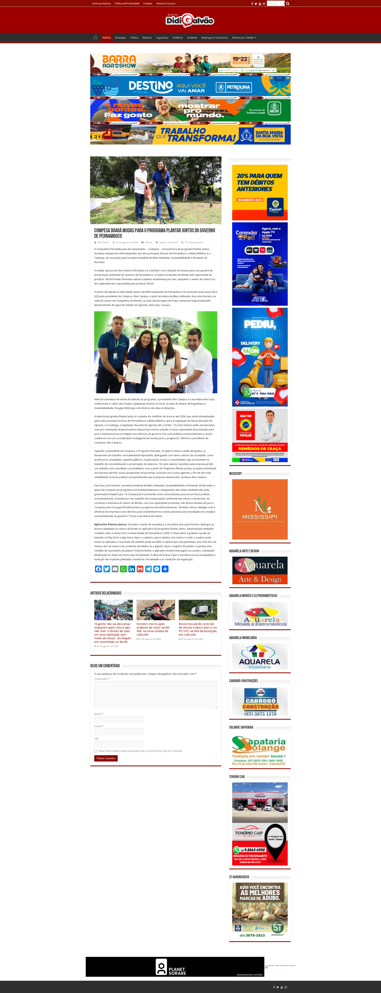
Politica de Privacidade (127, 3)
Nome (98, 713)
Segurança (162, 37)
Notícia (107, 37)
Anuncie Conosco (166, 3)
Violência (178, 37)
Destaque (120, 37)
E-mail (98, 726)
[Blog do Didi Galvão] (190, 20)
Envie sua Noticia (101, 3)
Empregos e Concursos (214, 37)
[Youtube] (260, 3)
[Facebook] (252, 3)
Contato (147, 3)
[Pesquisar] (288, 4)
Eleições (147, 37)
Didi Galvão (103, 242)
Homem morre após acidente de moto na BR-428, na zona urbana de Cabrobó (153, 629)
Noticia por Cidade (243, 37)
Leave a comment (169, 242)
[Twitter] (256, 3)
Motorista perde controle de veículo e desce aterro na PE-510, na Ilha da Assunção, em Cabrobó (198, 629)
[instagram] (264, 3)
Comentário (102, 678)
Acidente (192, 37)
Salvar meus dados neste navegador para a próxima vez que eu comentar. (140, 750)
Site (96, 738)
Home (95, 37)
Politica (134, 37)
